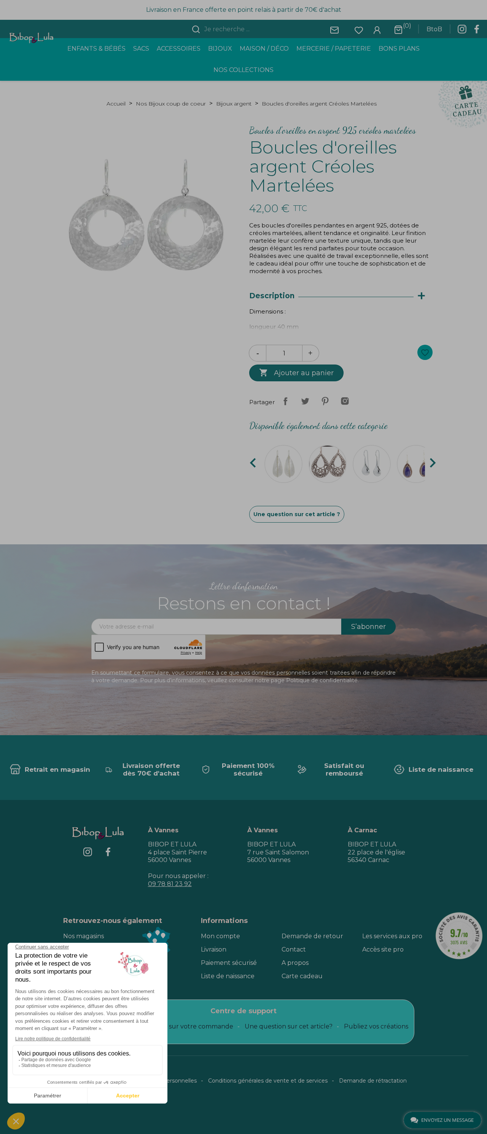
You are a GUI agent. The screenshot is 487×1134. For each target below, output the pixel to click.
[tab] (341, 296)
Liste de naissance (228, 976)
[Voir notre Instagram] (461, 31)
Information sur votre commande (182, 1026)
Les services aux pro (392, 936)
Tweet (305, 401)
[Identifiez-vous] (377, 29)
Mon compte (220, 936)
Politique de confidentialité (322, 680)
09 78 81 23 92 (170, 884)
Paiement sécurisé (229, 962)
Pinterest (325, 401)
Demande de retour (312, 936)
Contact (294, 949)
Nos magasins (83, 936)
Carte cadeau (302, 976)
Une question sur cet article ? (296, 514)
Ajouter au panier (296, 372)
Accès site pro (383, 949)
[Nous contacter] (334, 29)
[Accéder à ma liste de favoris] (358, 29)
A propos (295, 962)
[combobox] (248, 29)
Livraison (213, 949)
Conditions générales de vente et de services (268, 1080)
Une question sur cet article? (289, 1026)
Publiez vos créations (376, 1026)
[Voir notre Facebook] (476, 31)
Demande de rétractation (373, 1080)
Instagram (344, 401)
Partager (285, 401)
